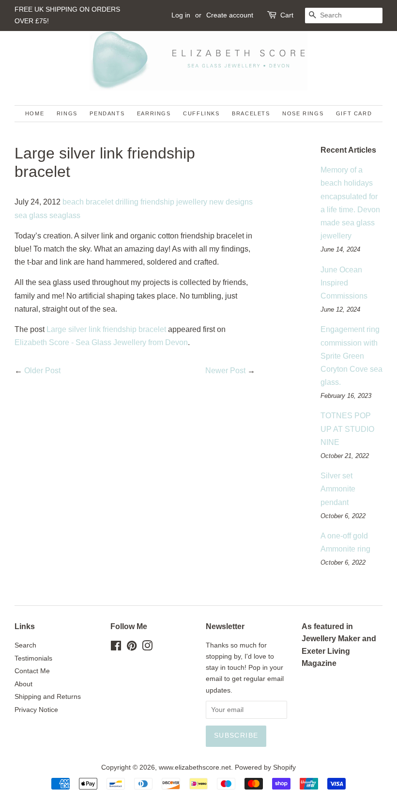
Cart (286, 15)
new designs (231, 202)
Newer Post (225, 370)
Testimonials (33, 658)
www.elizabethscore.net (195, 767)
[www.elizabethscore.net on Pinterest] (131, 647)
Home (34, 113)
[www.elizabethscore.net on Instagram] (147, 647)
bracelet (99, 202)
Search (25, 645)
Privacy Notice (36, 709)
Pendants (107, 113)
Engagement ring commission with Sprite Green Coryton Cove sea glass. (351, 355)
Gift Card (354, 113)
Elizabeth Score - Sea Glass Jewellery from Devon (101, 342)
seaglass (64, 215)
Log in (180, 15)
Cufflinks (201, 113)
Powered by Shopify (265, 767)
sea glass (31, 215)
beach (73, 202)
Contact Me (32, 671)
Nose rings (302, 113)
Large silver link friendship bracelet (106, 329)
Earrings (154, 113)
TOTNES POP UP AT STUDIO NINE (347, 428)
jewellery (191, 202)
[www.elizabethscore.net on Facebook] (116, 647)
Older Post (42, 370)
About (23, 684)
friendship (157, 202)
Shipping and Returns (48, 696)
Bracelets (251, 113)
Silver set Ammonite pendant (338, 489)
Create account (229, 15)
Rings (67, 113)
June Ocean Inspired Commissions (344, 283)
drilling (126, 202)
